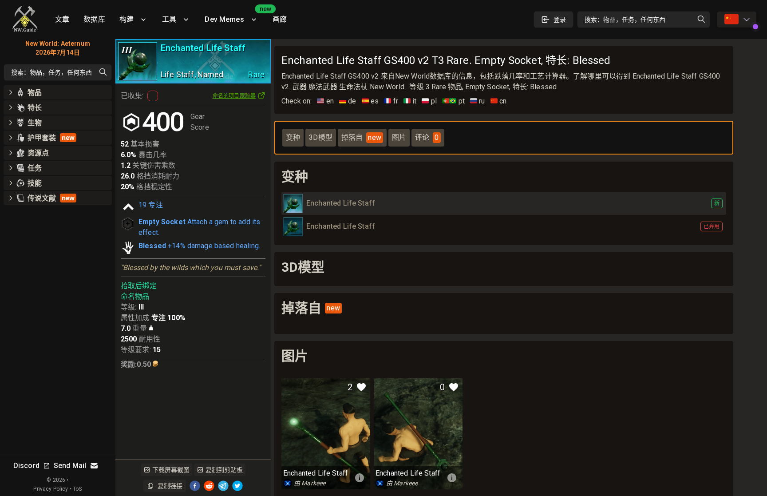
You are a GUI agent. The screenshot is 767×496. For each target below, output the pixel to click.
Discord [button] (26, 465)
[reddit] (209, 486)
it (410, 101)
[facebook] (195, 486)
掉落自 (361, 137)
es (370, 101)
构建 (126, 19)
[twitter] (237, 486)
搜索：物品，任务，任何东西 (625, 19)
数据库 (94, 19)
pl (429, 101)
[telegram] (223, 486)
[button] (58, 92)
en (325, 101)
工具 (169, 19)
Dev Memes (235, 16)
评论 (427, 137)
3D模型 (320, 137)
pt (453, 101)
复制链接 (170, 485)
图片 (399, 137)
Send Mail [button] (70, 465)
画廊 (280, 19)
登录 (560, 19)
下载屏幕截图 (171, 469)
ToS (77, 489)
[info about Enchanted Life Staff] (359, 478)
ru (477, 101)
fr (391, 101)
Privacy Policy (50, 489)
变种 (293, 137)
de (347, 101)
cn (498, 101)
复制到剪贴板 (224, 469)
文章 (62, 19)
